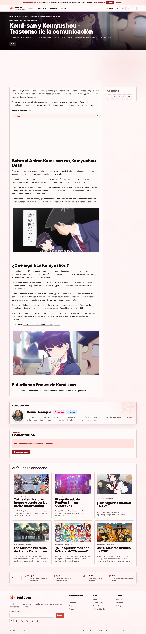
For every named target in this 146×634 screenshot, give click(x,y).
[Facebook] (17, 621)
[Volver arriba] (134, 8)
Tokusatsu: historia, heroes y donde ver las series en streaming (30, 502)
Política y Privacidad (90, 631)
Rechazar (118, 2)
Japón (71, 599)
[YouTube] (11, 621)
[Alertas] (128, 8)
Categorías (40, 8)
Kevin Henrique (13, 20)
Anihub (119, 599)
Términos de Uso (119, 631)
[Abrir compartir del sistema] (109, 96)
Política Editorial (99, 609)
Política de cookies (99, 2)
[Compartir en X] (114, 96)
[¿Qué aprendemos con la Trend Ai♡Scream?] (73, 532)
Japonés (72, 603)
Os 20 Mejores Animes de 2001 (114, 549)
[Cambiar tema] (123, 8)
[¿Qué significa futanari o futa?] (114, 484)
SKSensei (53, 8)
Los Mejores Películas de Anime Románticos (30, 549)
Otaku (17, 16)
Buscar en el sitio (15, 611)
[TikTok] (32, 621)
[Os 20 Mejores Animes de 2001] (114, 532)
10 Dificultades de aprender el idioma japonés (41, 324)
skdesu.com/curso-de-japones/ (72, 391)
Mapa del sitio (132, 631)
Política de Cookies (105, 631)
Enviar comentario (21, 452)
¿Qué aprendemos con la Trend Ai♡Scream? (72, 549)
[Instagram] (27, 621)
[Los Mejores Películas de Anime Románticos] (31, 532)
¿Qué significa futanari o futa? (114, 504)
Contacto (96, 606)
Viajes (71, 609)
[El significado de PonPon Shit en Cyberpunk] (73, 484)
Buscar (60, 615)
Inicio (31, 8)
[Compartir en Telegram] (129, 96)
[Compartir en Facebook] (119, 96)
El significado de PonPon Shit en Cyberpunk (67, 502)
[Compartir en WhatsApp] (124, 96)
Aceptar (110, 2)
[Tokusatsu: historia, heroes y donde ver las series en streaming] (31, 484)
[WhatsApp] (38, 621)
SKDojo (63, 8)
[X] (22, 621)
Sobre (95, 599)
